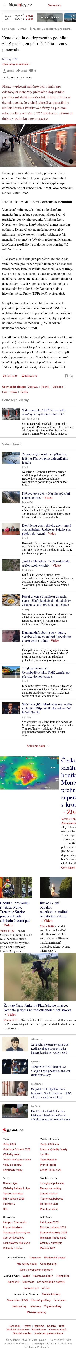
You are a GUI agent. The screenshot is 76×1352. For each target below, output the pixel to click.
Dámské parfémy (41, 1300)
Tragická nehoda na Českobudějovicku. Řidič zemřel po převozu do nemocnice (46, 672)
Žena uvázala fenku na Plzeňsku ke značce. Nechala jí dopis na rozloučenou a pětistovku (37, 1007)
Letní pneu (60, 1300)
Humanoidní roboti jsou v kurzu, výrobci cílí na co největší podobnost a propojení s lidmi (46, 636)
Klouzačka (28, 1281)
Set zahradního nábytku (51, 1281)
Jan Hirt (44, 1154)
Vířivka (45, 1287)
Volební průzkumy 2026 (16, 1149)
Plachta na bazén (43, 1275)
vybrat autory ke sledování (15, 64)
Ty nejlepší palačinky (52, 1183)
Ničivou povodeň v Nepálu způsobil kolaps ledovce (46, 495)
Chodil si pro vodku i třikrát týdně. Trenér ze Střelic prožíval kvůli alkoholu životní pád (15, 911)
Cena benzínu (48, 1263)
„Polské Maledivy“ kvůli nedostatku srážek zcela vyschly (46, 563)
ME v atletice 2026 (14, 1198)
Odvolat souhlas (22, 1333)
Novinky (6, 59)
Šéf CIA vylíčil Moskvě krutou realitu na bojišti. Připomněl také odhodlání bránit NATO (47, 708)
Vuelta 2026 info (49, 1144)
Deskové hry (19, 1306)
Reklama (39, 1325)
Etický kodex (39, 1329)
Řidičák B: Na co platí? (53, 1237)
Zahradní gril (31, 1287)
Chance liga (10, 1183)
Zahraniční (27, 502)
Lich (4, 391)
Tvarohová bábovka (51, 1198)
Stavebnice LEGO (17, 1300)
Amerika (26, 717)
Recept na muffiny (50, 1188)
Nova (14, 391)
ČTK (15, 59)
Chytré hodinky (52, 1306)
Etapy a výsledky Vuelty (53, 1149)
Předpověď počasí (55, 1257)
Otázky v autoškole (51, 1242)
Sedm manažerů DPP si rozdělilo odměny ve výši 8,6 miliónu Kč (44, 412)
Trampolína (62, 1275)
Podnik (45, 386)
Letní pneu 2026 (49, 1222)
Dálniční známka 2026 (53, 1227)
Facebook (14, 1325)
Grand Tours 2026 (50, 1169)
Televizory (35, 1306)
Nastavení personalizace (48, 1333)
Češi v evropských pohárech (36, 1269)
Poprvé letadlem (12, 1227)
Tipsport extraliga (13, 1193)
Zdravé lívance (48, 1193)
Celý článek (68, 867)
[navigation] (4, 5)
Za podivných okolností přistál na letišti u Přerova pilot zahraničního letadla (45, 458)
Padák (24, 391)
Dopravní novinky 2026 (53, 1232)
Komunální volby (12, 1169)
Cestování (27, 570)
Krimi (25, 467)
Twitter (27, 1325)
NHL (5, 1208)
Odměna (58, 386)
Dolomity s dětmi (12, 1247)
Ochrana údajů (58, 1329)
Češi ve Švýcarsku (13, 1237)
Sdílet (24, 70)
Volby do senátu (12, 1164)
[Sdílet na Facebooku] (66, 376)
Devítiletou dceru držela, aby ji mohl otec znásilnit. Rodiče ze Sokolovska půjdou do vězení (46, 529)
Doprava (33, 386)
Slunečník (13, 1281)
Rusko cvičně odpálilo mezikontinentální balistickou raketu (53, 909)
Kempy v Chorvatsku (15, 1222)
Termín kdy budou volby (17, 1159)
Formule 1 (9, 1203)
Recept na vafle (49, 1203)
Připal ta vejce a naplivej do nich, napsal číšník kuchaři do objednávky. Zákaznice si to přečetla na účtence (47, 600)
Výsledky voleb (11, 1154)
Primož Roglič (48, 1164)
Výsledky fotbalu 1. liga (16, 1188)
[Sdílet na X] (72, 376)
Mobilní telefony (51, 1294)
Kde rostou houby (27, 1263)
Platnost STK (47, 1247)
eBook (10, 70)
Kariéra (51, 1325)
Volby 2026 (9, 1144)
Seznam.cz (54, 5)
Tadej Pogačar (48, 1159)
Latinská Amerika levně (16, 1242)
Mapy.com (35, 1257)
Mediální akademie (18, 1329)
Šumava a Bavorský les (16, 1232)
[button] (38, 145)
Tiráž (61, 1325)
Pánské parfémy (36, 1312)
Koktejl (25, 609)
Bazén (26, 1275)
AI (23, 645)
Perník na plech (49, 1208)
